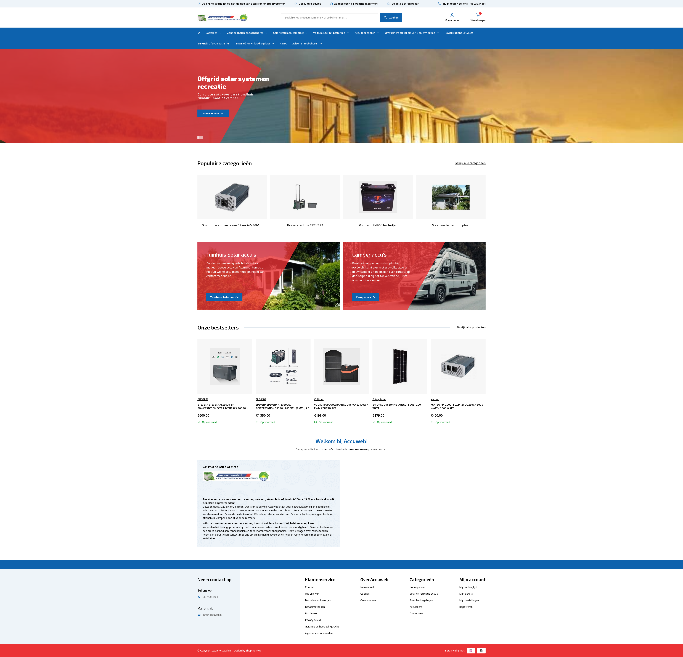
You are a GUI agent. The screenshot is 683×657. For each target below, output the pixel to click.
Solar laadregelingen (421, 600)
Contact (309, 587)
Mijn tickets (466, 593)
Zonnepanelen (418, 587)
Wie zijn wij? (312, 593)
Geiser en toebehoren (305, 43)
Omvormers (416, 613)
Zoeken (394, 17)
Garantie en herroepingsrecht (322, 626)
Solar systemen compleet (288, 32)
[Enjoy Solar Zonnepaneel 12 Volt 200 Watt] (399, 366)
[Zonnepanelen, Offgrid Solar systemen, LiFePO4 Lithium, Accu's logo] (222, 17)
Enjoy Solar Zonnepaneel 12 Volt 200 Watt (396, 406)
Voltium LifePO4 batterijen (329, 32)
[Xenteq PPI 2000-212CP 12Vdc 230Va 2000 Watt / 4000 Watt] (458, 366)
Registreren (466, 606)
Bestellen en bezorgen (318, 600)
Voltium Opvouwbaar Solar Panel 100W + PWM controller (341, 406)
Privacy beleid (313, 620)
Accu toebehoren (365, 32)
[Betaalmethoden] (471, 650)
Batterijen (212, 32)
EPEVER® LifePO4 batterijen (213, 43)
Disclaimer (311, 613)
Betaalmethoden (315, 606)
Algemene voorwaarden (319, 633)
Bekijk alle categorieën (470, 163)
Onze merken (368, 600)
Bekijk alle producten (471, 327)
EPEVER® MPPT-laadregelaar (253, 43)
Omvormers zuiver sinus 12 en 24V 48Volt (410, 32)
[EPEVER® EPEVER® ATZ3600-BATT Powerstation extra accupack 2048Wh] (224, 366)
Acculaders (416, 606)
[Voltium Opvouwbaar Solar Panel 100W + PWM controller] (341, 366)
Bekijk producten (213, 113)
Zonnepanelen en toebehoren (245, 32)
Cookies (365, 593)
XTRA (283, 43)
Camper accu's (365, 297)
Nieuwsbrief (367, 587)
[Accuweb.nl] (199, 33)
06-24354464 (478, 3)
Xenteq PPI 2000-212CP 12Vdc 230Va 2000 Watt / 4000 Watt (457, 406)
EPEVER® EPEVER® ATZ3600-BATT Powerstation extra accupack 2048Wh (222, 406)
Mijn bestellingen (469, 600)
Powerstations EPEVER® (459, 32)
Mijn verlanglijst (468, 587)
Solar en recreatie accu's (424, 593)
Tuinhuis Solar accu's (224, 297)
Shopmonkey (253, 650)
